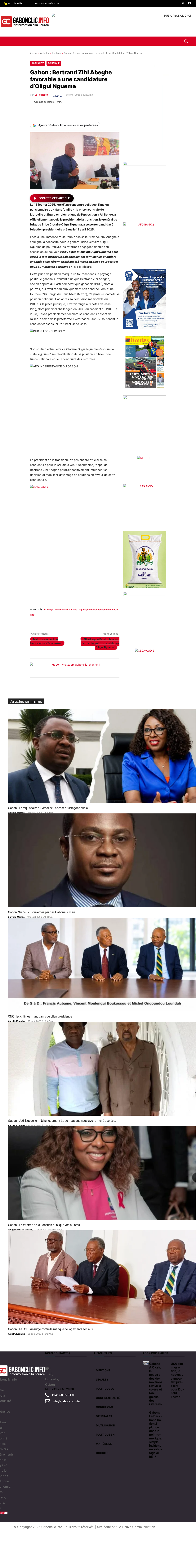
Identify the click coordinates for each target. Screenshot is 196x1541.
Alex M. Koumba (16, 1021)
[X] (44, 110)
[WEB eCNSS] (144, 192)
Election (97, 609)
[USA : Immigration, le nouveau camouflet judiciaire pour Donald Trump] (168, 1363)
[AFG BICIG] (144, 505)
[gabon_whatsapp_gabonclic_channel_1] (74, 668)
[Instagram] (182, 3)
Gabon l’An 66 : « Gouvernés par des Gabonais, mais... (43, 912)
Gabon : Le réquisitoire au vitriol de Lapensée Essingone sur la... (49, 808)
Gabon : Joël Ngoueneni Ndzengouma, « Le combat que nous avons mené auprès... (62, 1121)
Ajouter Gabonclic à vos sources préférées (68, 125)
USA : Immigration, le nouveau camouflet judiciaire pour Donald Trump (177, 1380)
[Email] (71, 110)
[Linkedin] (62, 110)
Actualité (44, 53)
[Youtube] (189, 3)
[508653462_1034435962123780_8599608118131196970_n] (144, 425)
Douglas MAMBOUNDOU (20, 1229)
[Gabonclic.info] (24, 22)
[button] (186, 41)
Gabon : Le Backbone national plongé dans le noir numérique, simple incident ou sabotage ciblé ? (155, 1434)
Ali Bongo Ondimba (53, 609)
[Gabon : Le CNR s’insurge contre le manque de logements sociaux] (102, 1277)
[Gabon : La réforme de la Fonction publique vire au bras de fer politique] (102, 1173)
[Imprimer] (80, 110)
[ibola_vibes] (74, 540)
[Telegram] (88, 110)
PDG (32, 615)
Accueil (34, 53)
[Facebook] (176, 3)
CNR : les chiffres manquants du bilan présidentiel (40, 1016)
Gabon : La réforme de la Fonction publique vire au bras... (45, 1225)
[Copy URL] (97, 110)
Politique (56, 53)
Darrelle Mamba (16, 812)
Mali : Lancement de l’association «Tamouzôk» (45, 641)
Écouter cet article (54, 198)
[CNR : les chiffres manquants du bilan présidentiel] (102, 964)
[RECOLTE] (144, 466)
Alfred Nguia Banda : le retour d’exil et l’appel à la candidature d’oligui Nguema (100, 643)
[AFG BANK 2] (144, 243)
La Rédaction (41, 95)
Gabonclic (113, 609)
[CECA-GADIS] (144, 658)
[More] (106, 110)
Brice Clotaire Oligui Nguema (78, 609)
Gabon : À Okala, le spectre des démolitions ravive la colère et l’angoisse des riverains (155, 1384)
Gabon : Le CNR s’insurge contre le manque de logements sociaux (50, 1329)
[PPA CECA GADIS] (144, 299)
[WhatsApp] (53, 110)
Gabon (104, 609)
